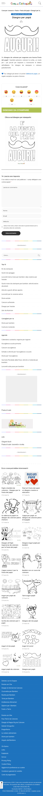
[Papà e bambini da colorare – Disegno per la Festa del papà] (11, 478)
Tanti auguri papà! (28, 595)
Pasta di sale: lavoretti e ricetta (13, 444)
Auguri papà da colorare (10, 669)
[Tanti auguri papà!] (31, 586)
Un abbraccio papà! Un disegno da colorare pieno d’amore (11, 518)
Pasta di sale (6, 410)
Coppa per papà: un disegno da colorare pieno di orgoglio (31, 518)
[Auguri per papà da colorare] (11, 586)
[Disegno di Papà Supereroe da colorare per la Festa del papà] (11, 533)
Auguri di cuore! (27, 646)
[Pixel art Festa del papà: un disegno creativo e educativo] (31, 478)
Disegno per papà (28, 669)
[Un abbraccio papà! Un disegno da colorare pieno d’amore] (11, 506)
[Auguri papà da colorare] (11, 660)
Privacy (1, 785)
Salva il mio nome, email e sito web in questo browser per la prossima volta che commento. (21, 227)
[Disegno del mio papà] (31, 611)
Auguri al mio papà (8, 646)
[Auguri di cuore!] (31, 636)
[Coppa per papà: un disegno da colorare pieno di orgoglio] (31, 506)
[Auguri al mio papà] (11, 636)
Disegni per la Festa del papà (21, 14)
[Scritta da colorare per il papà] (11, 611)
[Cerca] (39, 3)
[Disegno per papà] (31, 660)
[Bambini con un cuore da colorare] (31, 561)
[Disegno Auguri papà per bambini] (31, 533)
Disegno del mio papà (30, 621)
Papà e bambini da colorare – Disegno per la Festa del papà (11, 490)
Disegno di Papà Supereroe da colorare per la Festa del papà (10, 545)
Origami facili (6, 442)
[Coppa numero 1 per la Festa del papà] (11, 561)
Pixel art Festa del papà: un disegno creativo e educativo (31, 490)
